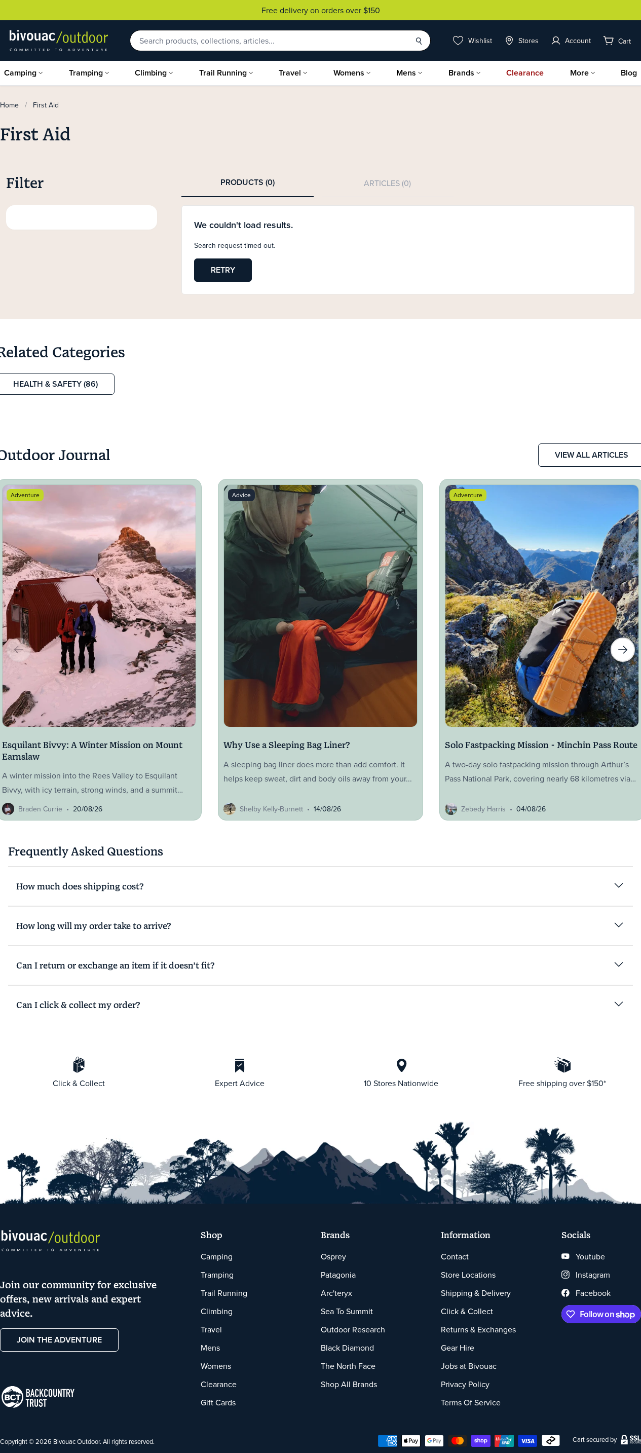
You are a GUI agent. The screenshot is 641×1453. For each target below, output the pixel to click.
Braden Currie (40, 809)
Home (9, 105)
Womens (348, 73)
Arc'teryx (336, 1292)
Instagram (593, 1274)
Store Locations (468, 1274)
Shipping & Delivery (476, 1292)
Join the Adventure (59, 1340)
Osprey (333, 1256)
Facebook (593, 1292)
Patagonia (338, 1274)
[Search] (418, 40)
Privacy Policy (465, 1384)
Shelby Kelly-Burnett (271, 809)
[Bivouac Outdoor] (58, 40)
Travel (290, 73)
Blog (629, 73)
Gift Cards (218, 1402)
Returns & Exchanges (478, 1329)
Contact (455, 1256)
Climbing (151, 73)
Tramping (86, 73)
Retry (223, 270)
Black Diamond (347, 1347)
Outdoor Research (353, 1329)
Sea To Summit (347, 1311)
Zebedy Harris (483, 809)
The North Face (348, 1365)
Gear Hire (457, 1347)
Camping (20, 73)
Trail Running (223, 73)
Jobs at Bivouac (469, 1365)
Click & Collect (467, 1311)
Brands (461, 73)
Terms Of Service (471, 1402)
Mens (406, 73)
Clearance (525, 73)
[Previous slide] (19, 650)
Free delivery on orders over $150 (320, 10)
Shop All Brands (349, 1384)
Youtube (590, 1256)
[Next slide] (623, 650)
